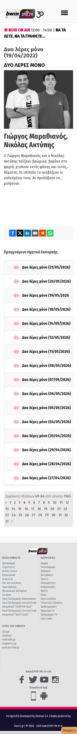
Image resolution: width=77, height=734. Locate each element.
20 (52, 509)
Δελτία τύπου (9, 571)
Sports (44, 579)
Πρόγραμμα (8, 563)
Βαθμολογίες (48, 587)
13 (6, 509)
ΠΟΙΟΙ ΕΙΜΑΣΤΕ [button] (11, 558)
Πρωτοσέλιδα (48, 598)
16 (26, 509)
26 (27, 515)
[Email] (35, 233)
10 (54, 502)
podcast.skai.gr (11, 647)
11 (61, 502)
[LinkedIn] (28, 233)
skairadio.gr (9, 639)
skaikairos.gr (9, 643)
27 (33, 515)
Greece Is (7, 579)
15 (20, 509)
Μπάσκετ (46, 571)
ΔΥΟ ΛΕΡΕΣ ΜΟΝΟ (24, 65)
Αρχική (44, 563)
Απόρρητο (69, 730)
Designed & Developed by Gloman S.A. (27, 716)
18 (39, 509)
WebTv (44, 591)
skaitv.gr (7, 635)
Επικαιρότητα (48, 583)
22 (65, 509)
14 (13, 509)
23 (7, 515)
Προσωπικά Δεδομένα (14, 591)
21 (59, 509)
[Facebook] (13, 233)
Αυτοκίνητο (47, 575)
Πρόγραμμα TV (49, 614)
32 (66, 515)
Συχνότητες (8, 567)
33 (6, 521)
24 (14, 515)
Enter (44, 595)
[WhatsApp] (50, 233)
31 (60, 515)
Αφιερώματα (47, 610)
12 (67, 502)
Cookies (6, 595)
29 (47, 515)
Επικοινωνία (8, 575)
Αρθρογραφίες (49, 606)
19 (45, 509)
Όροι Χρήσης (9, 587)
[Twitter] (20, 233)
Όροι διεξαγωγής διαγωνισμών (19, 598)
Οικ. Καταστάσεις (12, 583)
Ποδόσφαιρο (48, 567)
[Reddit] (43, 233)
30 (53, 515)
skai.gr (6, 631)
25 (20, 515)
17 (32, 509)
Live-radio (46, 618)
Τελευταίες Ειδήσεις (51, 602)
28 (40, 515)
